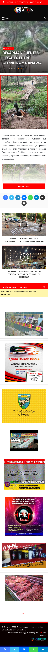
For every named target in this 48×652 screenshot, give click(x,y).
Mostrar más (23, 186)
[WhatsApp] (30, 197)
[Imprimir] (24, 203)
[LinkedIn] (17, 197)
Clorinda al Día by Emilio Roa (14, 630)
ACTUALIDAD (8, 48)
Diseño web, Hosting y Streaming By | (24, 632)
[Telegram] (36, 197)
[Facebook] (5, 197)
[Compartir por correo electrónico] (42, 197)
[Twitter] (11, 197)
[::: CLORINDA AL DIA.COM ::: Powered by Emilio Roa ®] (24, 10)
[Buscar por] (45, 18)
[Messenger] (24, 197)
